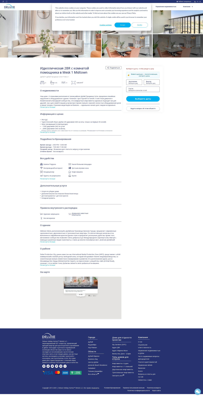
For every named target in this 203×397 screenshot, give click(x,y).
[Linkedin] (56, 366)
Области (92, 351)
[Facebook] (43, 366)
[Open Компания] (192, 6)
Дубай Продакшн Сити (54, 77)
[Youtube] (52, 366)
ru (195, 1)
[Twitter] (48, 366)
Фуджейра (92, 345)
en (197, 1)
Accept (122, 25)
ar (200, 1)
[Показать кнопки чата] (198, 392)
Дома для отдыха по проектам (122, 338)
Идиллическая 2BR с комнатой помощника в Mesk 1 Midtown (78, 285)
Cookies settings (106, 25)
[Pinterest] (60, 366)
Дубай (42, 77)
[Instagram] (65, 366)
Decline (139, 25)
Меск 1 (66, 77)
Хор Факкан (92, 347)
